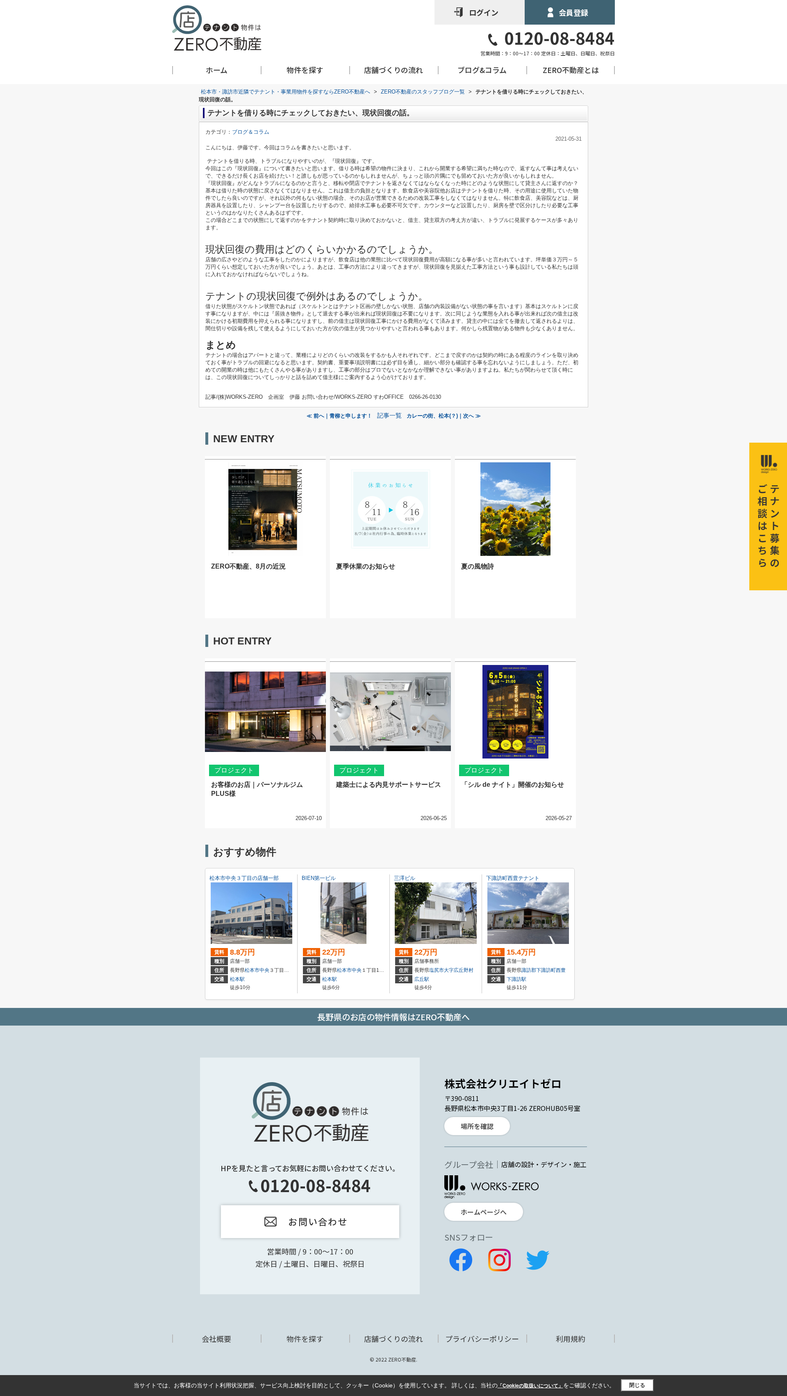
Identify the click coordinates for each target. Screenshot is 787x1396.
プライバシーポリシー (482, 1339)
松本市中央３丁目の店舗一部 (244, 878)
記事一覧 (389, 415)
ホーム (216, 70)
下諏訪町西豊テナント (512, 878)
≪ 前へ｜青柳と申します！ (339, 416)
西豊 (561, 970)
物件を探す (305, 70)
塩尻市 (436, 970)
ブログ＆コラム (250, 132)
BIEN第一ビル (321, 878)
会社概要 (216, 1339)
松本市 (252, 970)
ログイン (483, 12)
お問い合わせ (318, 1221)
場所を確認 (477, 1126)
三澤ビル (404, 878)
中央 (264, 970)
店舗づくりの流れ (393, 70)
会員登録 (573, 12)
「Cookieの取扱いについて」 (530, 1386)
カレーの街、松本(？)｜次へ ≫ (444, 416)
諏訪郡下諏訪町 (538, 970)
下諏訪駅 (516, 979)
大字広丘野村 (458, 970)
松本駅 (237, 979)
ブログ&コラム (482, 70)
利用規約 (570, 1339)
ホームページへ (484, 1212)
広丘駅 (421, 979)
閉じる (637, 1385)
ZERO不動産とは (571, 70)
